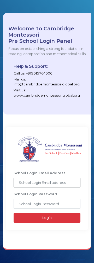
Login (47, 217)
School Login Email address (40, 173)
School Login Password (35, 194)
